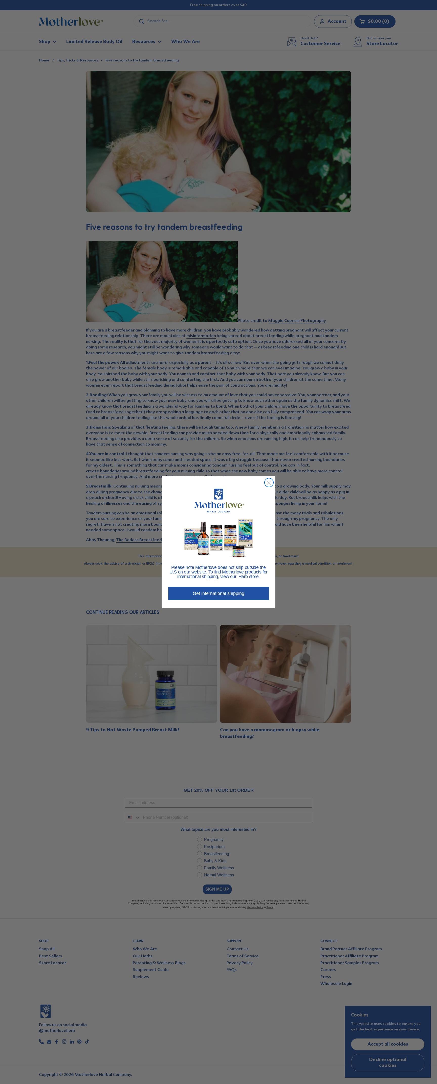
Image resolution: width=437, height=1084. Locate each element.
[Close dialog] (269, 482)
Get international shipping (218, 593)
